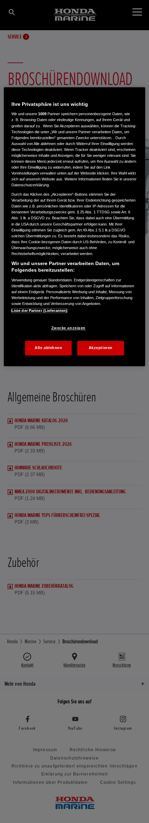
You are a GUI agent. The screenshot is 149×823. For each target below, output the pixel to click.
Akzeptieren (101, 348)
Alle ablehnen (48, 348)
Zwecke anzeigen (68, 328)
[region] (75, 226)
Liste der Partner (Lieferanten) (39, 311)
